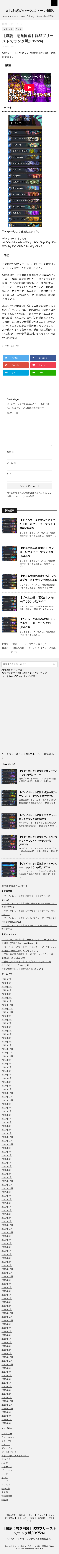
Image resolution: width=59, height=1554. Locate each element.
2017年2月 (7, 1394)
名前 (10, 452)
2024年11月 (7, 1052)
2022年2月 (7, 1173)
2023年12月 (7, 1093)
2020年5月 (7, 1251)
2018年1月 (7, 1353)
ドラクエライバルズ (26, 1518)
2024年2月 (7, 1085)
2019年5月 (7, 1295)
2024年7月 (7, 1067)
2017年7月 (7, 1375)
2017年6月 (7, 1379)
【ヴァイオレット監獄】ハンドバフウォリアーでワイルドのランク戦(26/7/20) (38, 840)
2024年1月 (7, 1089)
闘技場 (5, 1499)
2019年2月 (7, 1306)
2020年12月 (7, 1225)
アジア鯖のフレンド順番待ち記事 (17, 969)
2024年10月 (7, 1056)
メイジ (5, 1474)
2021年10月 (7, 1188)
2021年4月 (7, 1210)
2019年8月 (7, 1284)
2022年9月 (7, 1148)
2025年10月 (7, 1012)
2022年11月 (7, 1140)
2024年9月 (7, 1060)
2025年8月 (7, 1019)
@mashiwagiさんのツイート (17, 886)
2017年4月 (7, 1386)
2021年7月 (7, 1199)
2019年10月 (7, 1276)
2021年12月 (7, 1181)
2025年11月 (7, 1008)
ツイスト (6, 1444)
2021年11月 (7, 1184)
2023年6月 (7, 1115)
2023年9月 (7, 1104)
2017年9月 (7, 1368)
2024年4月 (7, 1078)
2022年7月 (7, 1155)
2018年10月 (7, 1320)
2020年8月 (7, 1240)
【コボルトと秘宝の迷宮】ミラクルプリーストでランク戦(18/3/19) (38, 623)
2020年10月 (7, 1232)
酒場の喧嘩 (7, 1496)
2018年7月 (7, 1331)
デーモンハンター (10, 1452)
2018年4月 (7, 1342)
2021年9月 (7, 1192)
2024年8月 (7, 1063)
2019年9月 (7, 1280)
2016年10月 (7, 1408)
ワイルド (6, 1485)
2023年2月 (7, 1129)
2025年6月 (7, 1027)
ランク (19, 346)
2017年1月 (7, 1397)
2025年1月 (7, 1045)
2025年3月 (7, 1038)
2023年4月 (7, 1122)
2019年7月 (7, 1287)
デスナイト (7, 1448)
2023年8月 (7, 1107)
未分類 (5, 1492)
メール (11, 463)
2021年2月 (7, 1218)
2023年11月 (7, 1096)
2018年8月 (7, 1328)
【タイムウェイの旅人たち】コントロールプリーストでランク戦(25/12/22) (38, 524)
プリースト (10, 346)
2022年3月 (7, 1170)
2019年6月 (7, 1291)
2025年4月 (7, 1034)
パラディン (7, 1466)
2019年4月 (7, 1298)
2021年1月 (7, 1221)
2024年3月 (7, 1082)
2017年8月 (7, 1372)
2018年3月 (7, 1346)
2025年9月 (7, 1016)
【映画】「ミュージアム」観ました (29, 644)
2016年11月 (7, 1405)
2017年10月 (7, 1364)
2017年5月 (7, 1383)
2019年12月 (7, 1269)
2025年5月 (7, 1030)
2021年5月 (7, 1207)
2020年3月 (7, 1258)
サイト (10, 474)
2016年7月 (7, 1419)
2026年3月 (7, 994)
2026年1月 (7, 1001)
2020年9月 (7, 1236)
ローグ (5, 1481)
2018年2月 (7, 1350)
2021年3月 (7, 1214)
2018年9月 (7, 1324)
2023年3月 (7, 1126)
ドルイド (6, 1459)
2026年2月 (7, 997)
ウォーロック (8, 1437)
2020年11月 (7, 1229)
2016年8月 (7, 1416)
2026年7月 (7, 979)
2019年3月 (7, 1302)
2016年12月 (7, 1401)
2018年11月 (7, 1317)
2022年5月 (7, 1162)
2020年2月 (7, 1262)
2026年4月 (7, 990)
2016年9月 (7, 1412)
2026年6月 (7, 983)
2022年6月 (7, 1159)
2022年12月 (7, 1137)
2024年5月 (7, 1074)
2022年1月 (7, 1177)
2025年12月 (7, 1005)
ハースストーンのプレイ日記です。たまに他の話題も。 (29, 1539)
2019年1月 (7, 1309)
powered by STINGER (34, 1549)
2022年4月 (7, 1166)
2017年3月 (7, 1390)
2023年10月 (7, 1100)
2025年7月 (7, 1023)
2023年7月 (7, 1111)
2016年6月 (7, 1423)
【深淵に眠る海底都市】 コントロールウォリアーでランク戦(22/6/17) (38, 552)
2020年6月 (7, 1247)
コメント (12, 413)
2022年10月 (7, 1144)
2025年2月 (7, 1041)
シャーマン (7, 1441)
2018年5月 (7, 1339)
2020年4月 (7, 1254)
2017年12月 (7, 1357)
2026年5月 (7, 986)
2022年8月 (7, 1151)
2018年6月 (7, 1335)
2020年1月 (7, 1265)
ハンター (6, 1463)
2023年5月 (7, 1118)
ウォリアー (7, 1433)
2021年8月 (7, 1196)
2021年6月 (7, 1203)
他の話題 (6, 1488)
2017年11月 (7, 1361)
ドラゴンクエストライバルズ (15, 1455)
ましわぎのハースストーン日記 (29, 11)
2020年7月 (7, 1243)
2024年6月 (7, 1071)
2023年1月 (7, 1133)
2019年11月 (7, 1273)
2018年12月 (7, 1313)
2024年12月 (7, 1049)
